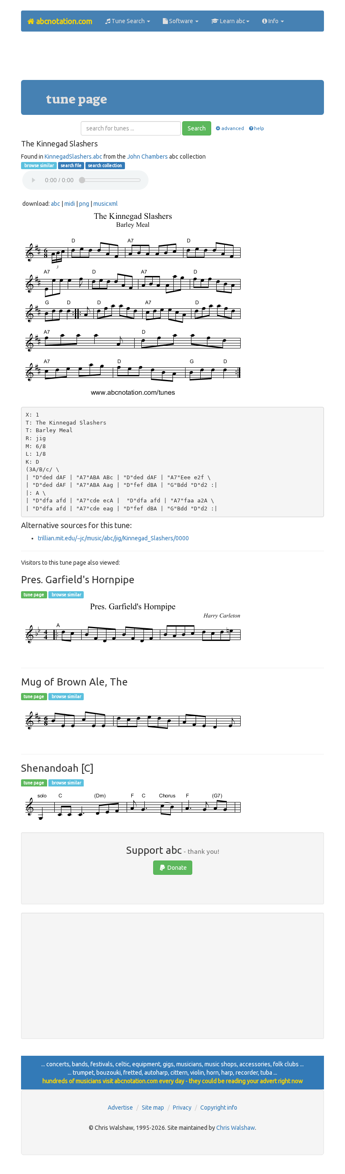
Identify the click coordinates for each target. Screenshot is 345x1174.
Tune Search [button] (128, 21)
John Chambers (147, 156)
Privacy (182, 1107)
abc (55, 203)
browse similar (39, 165)
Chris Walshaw (235, 1127)
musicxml (105, 203)
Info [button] (273, 21)
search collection (105, 165)
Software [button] (181, 21)
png (84, 203)
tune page (34, 594)
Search (197, 128)
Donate (176, 867)
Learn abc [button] (232, 21)
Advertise (120, 1107)
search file (71, 165)
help (259, 128)
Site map (153, 1107)
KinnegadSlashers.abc (73, 156)
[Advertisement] (174, 59)
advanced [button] (232, 128)
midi (69, 203)
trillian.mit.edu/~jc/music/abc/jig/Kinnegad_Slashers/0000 (113, 538)
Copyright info (218, 1107)
